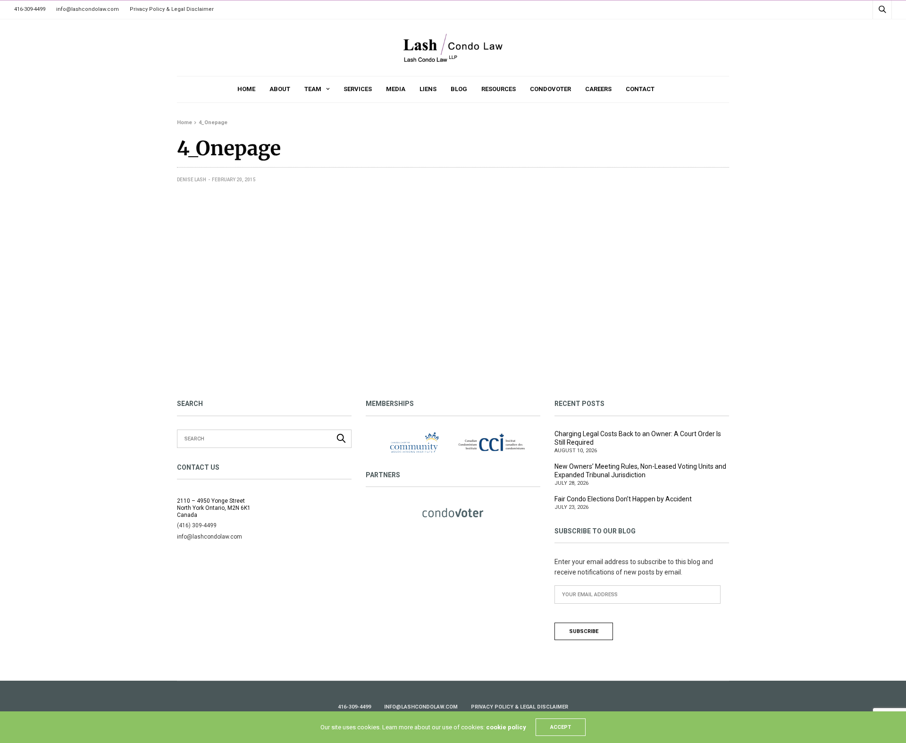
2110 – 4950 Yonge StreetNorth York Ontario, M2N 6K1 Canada (214, 508)
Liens (427, 89)
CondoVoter (550, 89)
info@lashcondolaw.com (87, 9)
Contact (640, 89)
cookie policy (506, 727)
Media (395, 89)
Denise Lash (191, 179)
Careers (598, 89)
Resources (498, 89)
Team (312, 89)
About (279, 89)
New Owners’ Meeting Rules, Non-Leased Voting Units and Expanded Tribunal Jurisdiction (640, 471)
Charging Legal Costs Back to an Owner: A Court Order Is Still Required (637, 438)
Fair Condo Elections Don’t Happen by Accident (623, 499)
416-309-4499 (29, 9)
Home (246, 89)
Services (358, 89)
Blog (459, 89)
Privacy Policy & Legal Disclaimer (172, 9)
